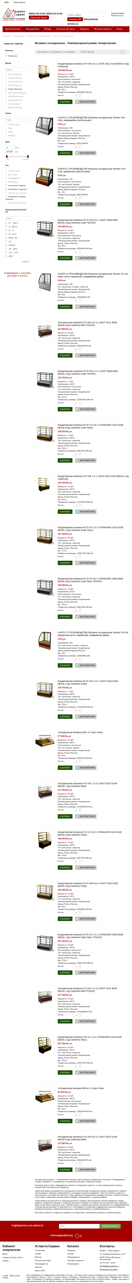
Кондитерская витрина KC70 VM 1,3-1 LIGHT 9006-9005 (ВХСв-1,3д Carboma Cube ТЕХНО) (88, 372)
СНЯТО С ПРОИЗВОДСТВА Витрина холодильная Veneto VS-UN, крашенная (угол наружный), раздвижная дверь (93, 633)
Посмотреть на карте (109, 1269)
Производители (41, 1264)
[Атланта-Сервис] (14, 14)
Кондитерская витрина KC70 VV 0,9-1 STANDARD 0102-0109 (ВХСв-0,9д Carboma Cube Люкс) (90, 426)
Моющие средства (102, 29)
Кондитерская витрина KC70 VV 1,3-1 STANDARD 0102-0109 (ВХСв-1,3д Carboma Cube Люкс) (90, 528)
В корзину (65, 102)
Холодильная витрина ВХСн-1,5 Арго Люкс (81, 1088)
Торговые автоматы (65, 29)
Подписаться (110, 1226)
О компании (40, 1250)
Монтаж (38, 1257)
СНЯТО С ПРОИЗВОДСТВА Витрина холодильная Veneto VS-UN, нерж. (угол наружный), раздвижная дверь (93, 275)
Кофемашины (73, 1264)
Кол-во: (61, 95)
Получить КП (75, 19)
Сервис (38, 1254)
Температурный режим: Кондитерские (74, 84)
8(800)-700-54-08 (37, 14)
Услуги (120, 29)
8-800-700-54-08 (107, 1257)
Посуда (47, 29)
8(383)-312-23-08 (54, 14)
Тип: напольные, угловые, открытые (73, 287)
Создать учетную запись (13, 1257)
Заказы (6, 1261)
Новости (38, 1267)
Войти (5, 1254)
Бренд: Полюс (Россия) (67, 87)
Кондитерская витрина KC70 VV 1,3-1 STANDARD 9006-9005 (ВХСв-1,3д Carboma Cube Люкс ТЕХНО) (90, 936)
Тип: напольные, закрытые (69, 82)
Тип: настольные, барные (68, 133)
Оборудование (32, 29)
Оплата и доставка (43, 1260)
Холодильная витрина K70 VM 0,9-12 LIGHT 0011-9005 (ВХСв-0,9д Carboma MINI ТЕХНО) (87, 323)
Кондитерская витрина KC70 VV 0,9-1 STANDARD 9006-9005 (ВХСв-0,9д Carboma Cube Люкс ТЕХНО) (90, 580)
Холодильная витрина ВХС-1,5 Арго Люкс (80, 732)
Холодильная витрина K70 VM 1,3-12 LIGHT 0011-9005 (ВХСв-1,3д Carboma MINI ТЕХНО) (87, 989)
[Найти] (103, 15)
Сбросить (25, 262)
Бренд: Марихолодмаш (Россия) (71, 138)
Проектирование (12, 29)
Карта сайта (40, 1270)
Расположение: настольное (69, 130)
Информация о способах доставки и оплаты (17, 274)
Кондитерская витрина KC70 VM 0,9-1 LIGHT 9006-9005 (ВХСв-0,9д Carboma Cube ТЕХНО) (88, 221)
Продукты (84, 29)
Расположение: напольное (69, 79)
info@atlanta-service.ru (109, 1266)
